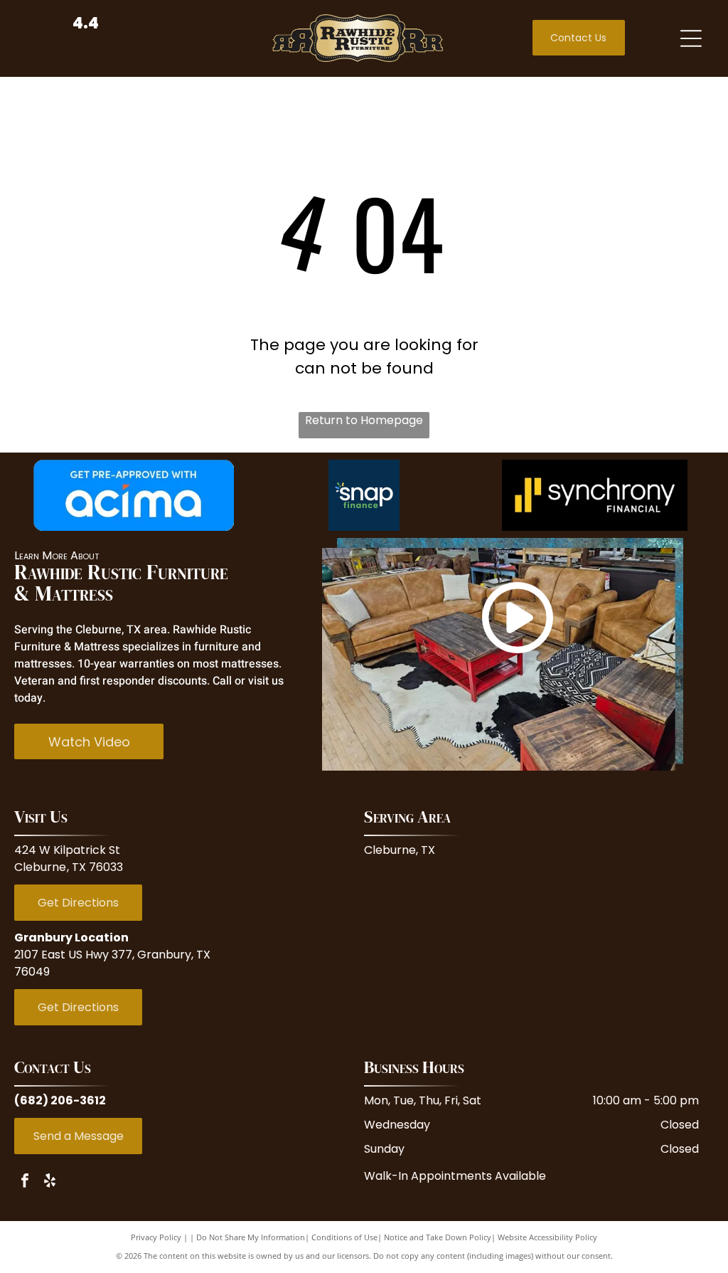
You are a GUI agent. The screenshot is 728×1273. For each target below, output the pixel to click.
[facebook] (25, 1182)
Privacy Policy (156, 1237)
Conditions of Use (344, 1237)
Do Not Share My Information (250, 1237)
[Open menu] (691, 38)
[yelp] (49, 1182)
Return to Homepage (364, 420)
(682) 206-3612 (60, 1100)
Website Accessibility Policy (547, 1237)
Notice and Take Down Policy (437, 1237)
